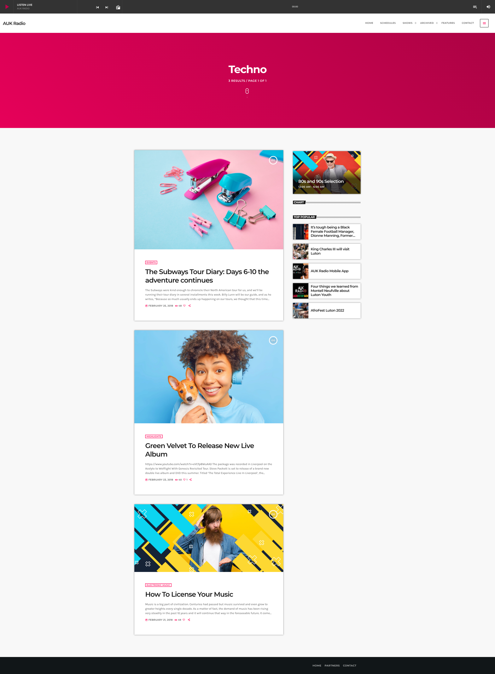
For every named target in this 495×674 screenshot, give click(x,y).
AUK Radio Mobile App (329, 271)
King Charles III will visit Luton (330, 251)
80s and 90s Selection (321, 181)
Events (151, 262)
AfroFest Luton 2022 (327, 310)
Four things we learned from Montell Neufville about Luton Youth (334, 290)
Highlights (154, 436)
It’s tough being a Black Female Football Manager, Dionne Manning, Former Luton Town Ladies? (332, 233)
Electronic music (158, 585)
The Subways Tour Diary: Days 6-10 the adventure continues (207, 276)
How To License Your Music (189, 594)
